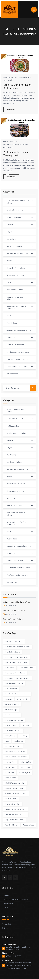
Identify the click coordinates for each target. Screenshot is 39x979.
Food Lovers (18, 741)
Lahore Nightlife (24, 772)
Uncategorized (12, 374)
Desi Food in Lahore (14, 246)
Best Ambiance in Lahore (13, 641)
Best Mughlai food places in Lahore (17, 678)
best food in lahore (25, 77)
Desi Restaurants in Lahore (17, 253)
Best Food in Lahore (26, 668)
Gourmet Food (10, 762)
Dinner (9, 261)
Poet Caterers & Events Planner (16, 899)
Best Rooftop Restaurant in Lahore (17, 694)
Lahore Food (9, 772)
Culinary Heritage (11, 710)
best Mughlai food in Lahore (15, 673)
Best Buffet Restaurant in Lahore (16, 657)
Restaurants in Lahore (15, 345)
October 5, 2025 (10, 606)
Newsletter (8, 924)
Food (7, 741)
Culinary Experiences (12, 704)
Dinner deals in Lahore (15, 275)
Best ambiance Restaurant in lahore (17, 647)
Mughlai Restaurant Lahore (14, 788)
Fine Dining (23, 736)
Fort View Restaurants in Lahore (16, 757)
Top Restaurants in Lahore (17, 359)
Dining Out (26, 725)
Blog (6, 928)
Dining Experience (11, 725)
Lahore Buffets (26, 762)
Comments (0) (8, 80)
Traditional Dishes (11, 825)
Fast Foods (10, 282)
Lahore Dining (25, 767)
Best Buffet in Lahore (14, 210)
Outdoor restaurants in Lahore (18, 330)
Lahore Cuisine (10, 767)
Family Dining (9, 736)
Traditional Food (28, 825)
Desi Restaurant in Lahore (14, 720)
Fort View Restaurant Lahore (15, 752)
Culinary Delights (22, 699)
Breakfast (10, 224)
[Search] (33, 388)
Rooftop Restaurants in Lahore (15, 809)
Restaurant (10, 337)
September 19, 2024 (10, 77)
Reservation (8, 903)
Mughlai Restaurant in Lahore (15, 783)
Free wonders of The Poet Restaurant (16, 307)
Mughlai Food (11, 323)
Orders (6, 907)
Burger (9, 232)
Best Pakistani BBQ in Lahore (14, 610)
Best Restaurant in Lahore (17, 366)
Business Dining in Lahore (13, 619)
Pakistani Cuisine (11, 799)
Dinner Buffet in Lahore (15, 268)
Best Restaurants (11, 689)
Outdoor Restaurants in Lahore (16, 793)
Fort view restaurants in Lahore (15, 298)
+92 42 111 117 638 (13, 956)
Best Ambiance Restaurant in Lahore (15, 145)
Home (5, 34)
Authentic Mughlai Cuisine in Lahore (16, 602)
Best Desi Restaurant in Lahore (16, 662)
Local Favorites (10, 778)
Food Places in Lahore (15, 290)
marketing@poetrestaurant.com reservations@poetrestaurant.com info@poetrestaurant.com (19, 965)
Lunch (8, 316)
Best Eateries (9, 668)
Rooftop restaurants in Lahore (18, 352)
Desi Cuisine (11, 239)
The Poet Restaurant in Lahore (15, 814)
